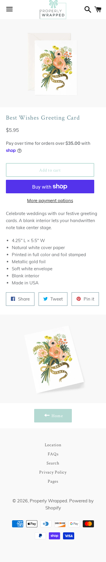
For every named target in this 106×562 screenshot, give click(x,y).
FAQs (53, 454)
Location (53, 444)
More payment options (50, 200)
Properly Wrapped (48, 501)
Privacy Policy (53, 472)
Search (53, 463)
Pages (53, 481)
